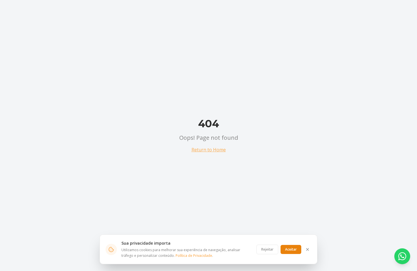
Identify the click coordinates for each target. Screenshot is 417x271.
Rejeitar (267, 249)
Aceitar (291, 249)
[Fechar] (307, 249)
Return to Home (208, 150)
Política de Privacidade (194, 255)
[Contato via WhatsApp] (402, 256)
